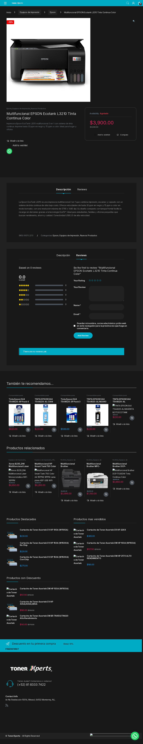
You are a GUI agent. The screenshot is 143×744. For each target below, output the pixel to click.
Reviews (82, 189)
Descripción (63, 189)
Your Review (79, 287)
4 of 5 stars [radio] (98, 280)
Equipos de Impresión (29, 12)
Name (77, 305)
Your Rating (79, 280)
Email (77, 314)
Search (127, 3)
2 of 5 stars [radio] (92, 280)
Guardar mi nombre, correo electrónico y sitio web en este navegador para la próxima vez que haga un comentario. (102, 325)
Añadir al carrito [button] (27, 429)
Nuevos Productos (38, 109)
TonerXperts (14, 736)
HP (53, 460)
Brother (63, 460)
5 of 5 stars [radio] (100, 280)
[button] (134, 21)
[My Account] (133, 3)
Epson (52, 12)
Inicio (9, 12)
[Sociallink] (6, 705)
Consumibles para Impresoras (16, 396)
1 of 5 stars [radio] (90, 280)
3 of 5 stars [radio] (95, 280)
